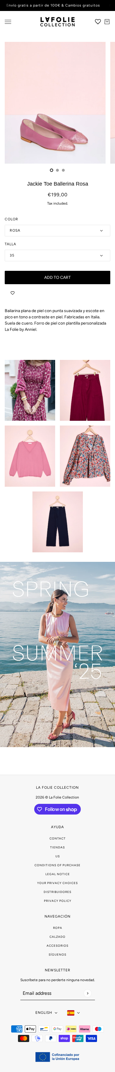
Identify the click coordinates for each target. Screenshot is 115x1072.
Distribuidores (57, 892)
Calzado (57, 937)
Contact (58, 838)
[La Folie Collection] (57, 22)
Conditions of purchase (57, 865)
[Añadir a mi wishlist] (12, 293)
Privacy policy (57, 901)
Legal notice (57, 874)
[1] (57, 170)
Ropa (57, 928)
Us (57, 856)
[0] (51, 170)
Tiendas (57, 847)
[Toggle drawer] (8, 22)
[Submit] (87, 993)
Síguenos (57, 954)
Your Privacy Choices (57, 883)
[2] (63, 170)
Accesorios (57, 946)
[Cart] (107, 21)
